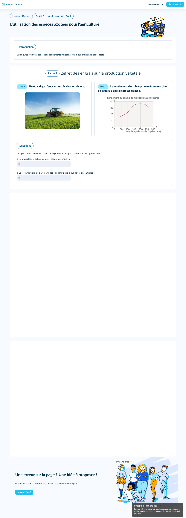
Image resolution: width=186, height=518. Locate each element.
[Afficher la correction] (159, 145)
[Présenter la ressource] (166, 46)
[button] (93, 50)
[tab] (159, 145)
